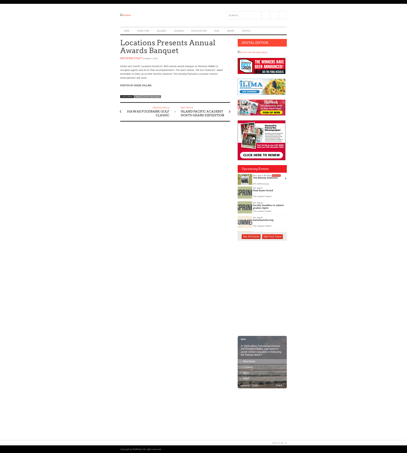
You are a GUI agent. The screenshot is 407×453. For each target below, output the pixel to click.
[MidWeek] (162, 15)
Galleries (161, 31)
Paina (138, 96)
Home (126, 31)
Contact (246, 31)
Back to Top (278, 443)
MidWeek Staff (131, 58)
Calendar (179, 31)
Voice (216, 31)
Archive (230, 31)
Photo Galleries (151, 96)
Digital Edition (199, 31)
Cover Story (143, 31)
